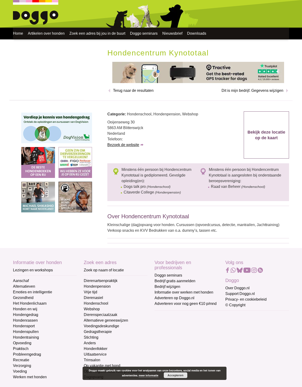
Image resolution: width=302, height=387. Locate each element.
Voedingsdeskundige (101, 326)
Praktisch (21, 349)
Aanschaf (21, 281)
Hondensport (24, 326)
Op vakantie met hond (102, 366)
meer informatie (148, 375)
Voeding (20, 371)
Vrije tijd (90, 292)
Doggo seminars (144, 33)
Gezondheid (23, 298)
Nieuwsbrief (172, 33)
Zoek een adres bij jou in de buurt (97, 33)
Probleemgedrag (27, 354)
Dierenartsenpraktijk (100, 281)
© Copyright (235, 305)
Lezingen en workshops (33, 270)
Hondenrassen (25, 320)
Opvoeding (22, 343)
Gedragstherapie (98, 332)
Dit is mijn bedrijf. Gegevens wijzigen (252, 90)
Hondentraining (26, 337)
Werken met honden (30, 377)
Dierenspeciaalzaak (100, 315)
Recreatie (21, 360)
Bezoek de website (123, 145)
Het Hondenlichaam (29, 303)
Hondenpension (97, 286)
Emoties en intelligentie (32, 292)
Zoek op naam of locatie (104, 270)
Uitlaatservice (95, 354)
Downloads (196, 33)
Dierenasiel (93, 298)
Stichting (91, 337)
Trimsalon (92, 360)
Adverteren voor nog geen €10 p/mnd (186, 304)
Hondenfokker (95, 349)
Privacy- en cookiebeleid (246, 299)
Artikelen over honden (46, 33)
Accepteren (175, 375)
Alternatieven (24, 286)
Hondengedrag (25, 315)
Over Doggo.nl (237, 288)
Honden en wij (25, 309)
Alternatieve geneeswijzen (106, 320)
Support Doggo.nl (240, 294)
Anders (90, 343)
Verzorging (22, 366)
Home (18, 33)
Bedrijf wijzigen (167, 287)
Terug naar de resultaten (133, 90)
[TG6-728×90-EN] (198, 72)
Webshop (92, 309)
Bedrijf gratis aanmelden (175, 281)
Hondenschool (96, 303)
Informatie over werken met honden (184, 292)
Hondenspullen (26, 332)
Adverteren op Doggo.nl (174, 298)
